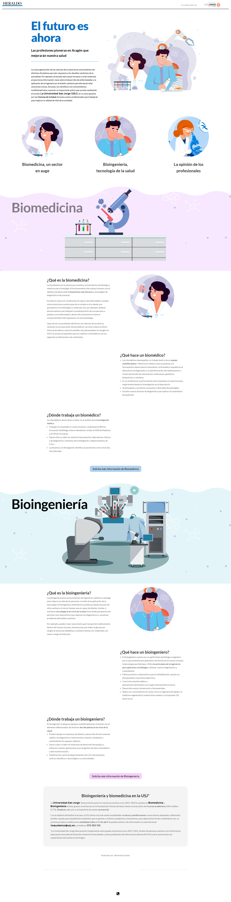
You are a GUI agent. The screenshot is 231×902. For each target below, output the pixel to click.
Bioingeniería (58, 806)
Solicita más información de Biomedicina (116, 468)
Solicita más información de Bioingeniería (115, 776)
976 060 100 (93, 825)
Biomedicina (156, 802)
